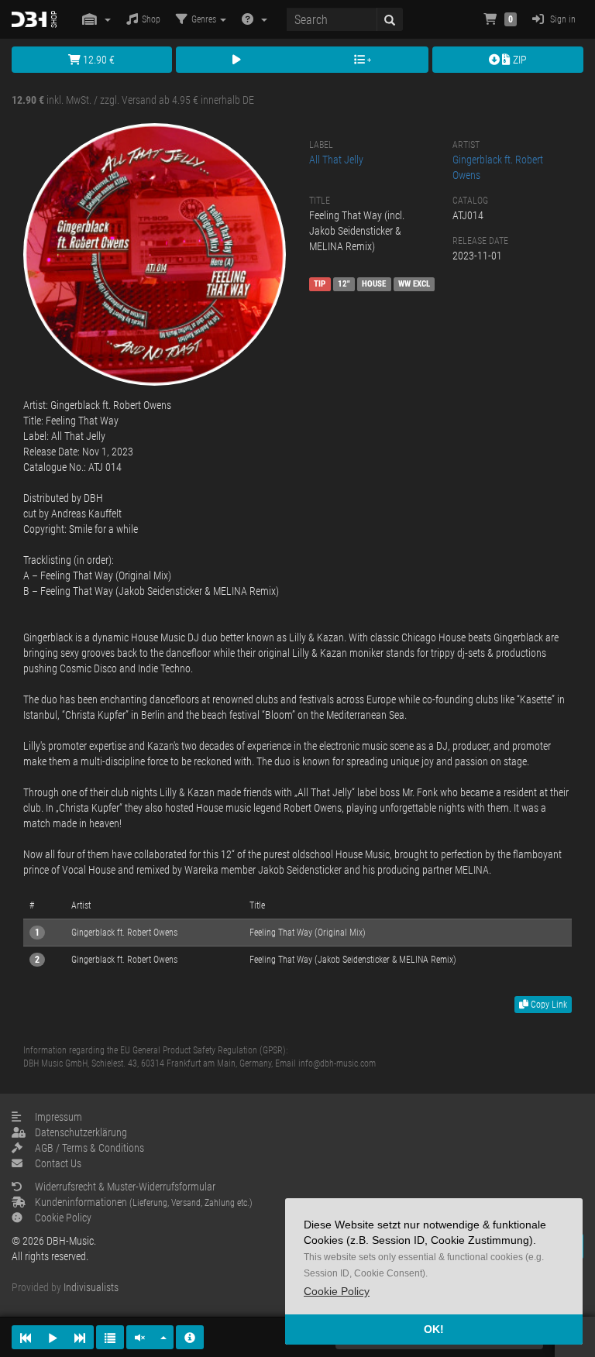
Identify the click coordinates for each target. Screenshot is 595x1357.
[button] (337, 1291)
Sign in (562, 19)
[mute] (140, 1337)
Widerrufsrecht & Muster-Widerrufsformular (125, 1186)
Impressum (58, 1117)
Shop (151, 19)
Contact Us (58, 1163)
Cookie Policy (63, 1217)
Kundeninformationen (144, 1202)
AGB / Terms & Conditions (89, 1148)
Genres (204, 19)
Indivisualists (91, 1287)
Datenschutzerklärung (81, 1132)
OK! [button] (434, 1329)
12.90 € (98, 59)
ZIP (519, 59)
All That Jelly (336, 159)
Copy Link (547, 1004)
